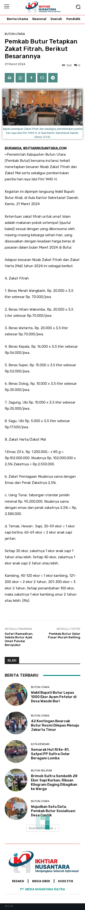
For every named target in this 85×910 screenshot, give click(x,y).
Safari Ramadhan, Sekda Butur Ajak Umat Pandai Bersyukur (19, 639)
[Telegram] (53, 77)
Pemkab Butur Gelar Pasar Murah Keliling (64, 635)
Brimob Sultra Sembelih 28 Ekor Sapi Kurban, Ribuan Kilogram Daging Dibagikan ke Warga (54, 782)
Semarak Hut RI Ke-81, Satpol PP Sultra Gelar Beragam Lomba (50, 753)
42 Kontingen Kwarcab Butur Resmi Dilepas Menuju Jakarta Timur (55, 725)
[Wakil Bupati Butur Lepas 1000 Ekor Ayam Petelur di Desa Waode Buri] (16, 694)
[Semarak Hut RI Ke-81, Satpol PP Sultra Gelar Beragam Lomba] (16, 751)
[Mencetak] (9, 77)
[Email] (42, 77)
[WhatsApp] (20, 77)
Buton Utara (15, 33)
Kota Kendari (40, 744)
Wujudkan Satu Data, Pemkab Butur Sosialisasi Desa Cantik (53, 810)
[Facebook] (31, 77)
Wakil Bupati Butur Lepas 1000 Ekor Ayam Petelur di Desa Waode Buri (53, 696)
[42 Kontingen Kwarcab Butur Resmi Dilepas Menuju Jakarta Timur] (16, 723)
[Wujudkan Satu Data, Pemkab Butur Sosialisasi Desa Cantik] (16, 808)
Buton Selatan (41, 770)
